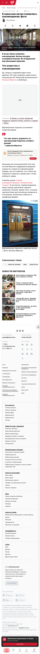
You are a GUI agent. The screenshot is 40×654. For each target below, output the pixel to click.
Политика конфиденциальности (8, 386)
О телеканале (6, 373)
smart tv (7, 600)
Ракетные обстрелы (11, 428)
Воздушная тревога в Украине (14, 436)
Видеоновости (9, 415)
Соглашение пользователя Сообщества (29, 368)
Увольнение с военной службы (14, 452)
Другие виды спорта (11, 557)
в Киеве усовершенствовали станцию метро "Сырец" (17, 182)
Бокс (6, 547)
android (7, 595)
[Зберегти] (35, 25)
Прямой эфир (9, 412)
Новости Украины (10, 410)
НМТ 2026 (8, 520)
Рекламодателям (7, 379)
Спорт (7, 544)
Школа (7, 517)
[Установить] (20, 641)
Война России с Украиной (14, 426)
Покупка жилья (10, 536)
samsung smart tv (20, 600)
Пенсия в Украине (10, 488)
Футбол (7, 549)
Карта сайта (24, 390)
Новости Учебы (10, 512)
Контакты (24, 378)
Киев (3, 7)
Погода (7, 420)
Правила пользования (8, 382)
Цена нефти (9, 475)
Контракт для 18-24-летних (13, 459)
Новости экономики (12, 473)
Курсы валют (9, 478)
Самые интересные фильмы (13, 496)
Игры (22, 393)
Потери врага (9, 443)
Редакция (5, 367)
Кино (7, 494)
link (22, 344)
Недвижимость (10, 531)
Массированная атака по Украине (15, 438)
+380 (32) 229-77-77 (13, 626)
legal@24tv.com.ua (24, 627)
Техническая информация (28, 375)
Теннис (7, 552)
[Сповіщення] (38, 2)
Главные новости (10, 407)
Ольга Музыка (10, 20)
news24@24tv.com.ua (8, 337)
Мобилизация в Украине (14, 450)
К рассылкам (11, 583)
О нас (3, 364)
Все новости (9, 405)
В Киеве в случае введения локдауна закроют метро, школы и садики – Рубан (20, 120)
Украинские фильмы (11, 499)
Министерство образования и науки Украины (19, 515)
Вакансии (24, 381)
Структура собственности (28, 384)
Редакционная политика (9, 370)
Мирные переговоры (11, 433)
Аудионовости (9, 417)
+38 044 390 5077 (26, 337)
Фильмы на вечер (10, 501)
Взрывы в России (10, 441)
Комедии (8, 504)
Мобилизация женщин (12, 457)
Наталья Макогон (9, 80)
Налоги (7, 485)
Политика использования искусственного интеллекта (10, 391)
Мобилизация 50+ (10, 454)
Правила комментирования (29, 372)
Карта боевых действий (12, 431)
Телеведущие (6, 376)
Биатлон (7, 554)
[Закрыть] (36, 638)
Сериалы (8, 506)
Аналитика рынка (10, 533)
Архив (23, 387)
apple (20, 595)
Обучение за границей (12, 525)
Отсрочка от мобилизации (13, 462)
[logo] (12, 2)
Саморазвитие (9, 522)
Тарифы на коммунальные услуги (15, 483)
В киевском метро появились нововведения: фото (27, 7)
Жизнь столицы (11, 7)
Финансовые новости (12, 480)
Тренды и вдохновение (12, 538)
